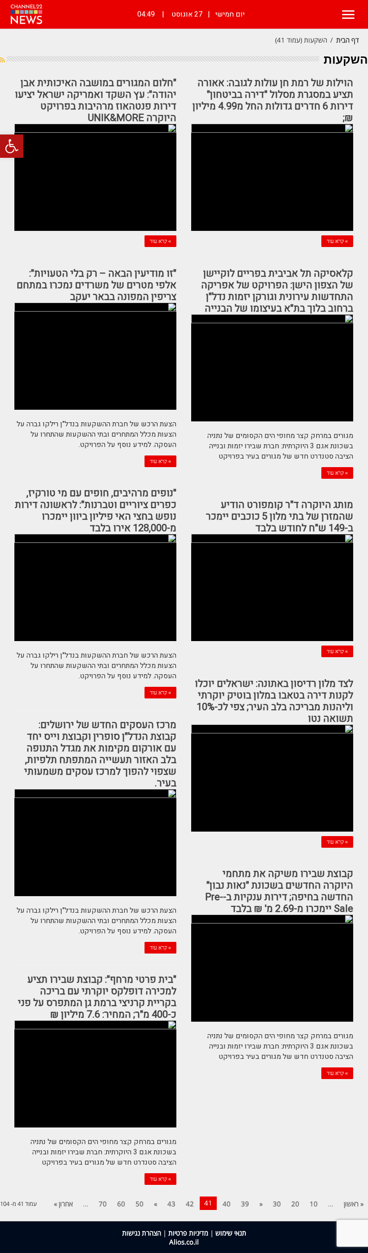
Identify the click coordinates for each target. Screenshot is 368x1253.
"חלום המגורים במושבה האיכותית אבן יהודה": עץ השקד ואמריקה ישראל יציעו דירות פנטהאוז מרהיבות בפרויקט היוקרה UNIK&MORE (95, 100)
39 (245, 1203)
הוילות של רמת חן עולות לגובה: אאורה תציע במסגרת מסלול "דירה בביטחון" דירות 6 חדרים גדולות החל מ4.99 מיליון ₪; (273, 100)
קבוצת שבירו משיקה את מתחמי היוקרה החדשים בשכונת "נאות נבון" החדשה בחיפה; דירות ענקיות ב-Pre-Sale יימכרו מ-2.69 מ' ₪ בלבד (279, 891)
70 (103, 1203)
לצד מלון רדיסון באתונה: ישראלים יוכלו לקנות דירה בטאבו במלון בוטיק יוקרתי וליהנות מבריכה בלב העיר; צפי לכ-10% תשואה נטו (274, 701)
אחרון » (63, 1203)
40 (227, 1203)
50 (140, 1203)
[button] (11, 146)
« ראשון (354, 1203)
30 (277, 1203)
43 (171, 1203)
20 (295, 1203)
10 (314, 1203)
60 (121, 1203)
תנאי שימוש (230, 1232)
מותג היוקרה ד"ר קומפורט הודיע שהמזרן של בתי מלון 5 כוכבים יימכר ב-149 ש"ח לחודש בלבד (279, 516)
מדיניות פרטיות (188, 1232)
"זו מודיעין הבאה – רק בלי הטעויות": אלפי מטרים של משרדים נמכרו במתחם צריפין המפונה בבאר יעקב (96, 285)
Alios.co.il (184, 1241)
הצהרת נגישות (141, 1232)
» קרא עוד (337, 241)
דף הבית (347, 39)
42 (190, 1203)
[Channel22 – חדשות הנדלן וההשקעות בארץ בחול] (26, 14)
